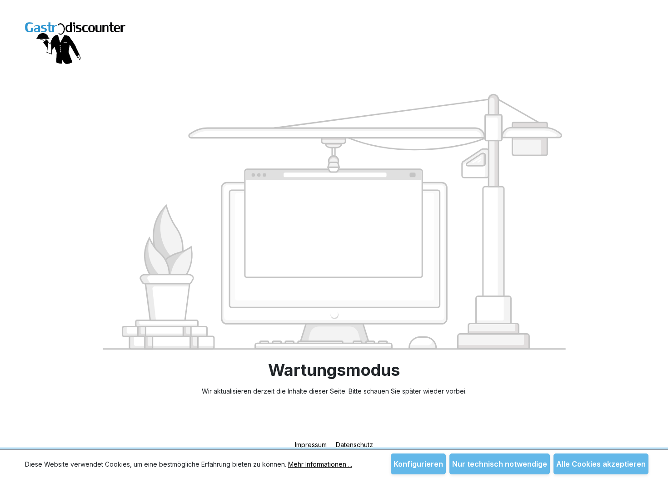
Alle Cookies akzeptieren (601, 463)
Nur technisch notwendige (499, 463)
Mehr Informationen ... (320, 464)
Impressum (312, 444)
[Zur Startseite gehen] (75, 37)
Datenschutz (354, 444)
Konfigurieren (418, 463)
